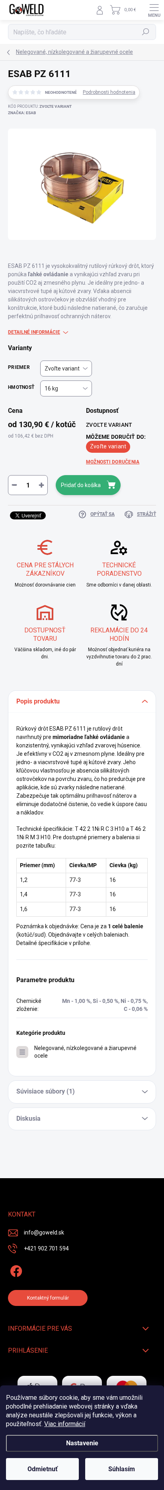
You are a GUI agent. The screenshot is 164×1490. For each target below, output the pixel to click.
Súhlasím (121, 1469)
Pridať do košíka (81, 485)
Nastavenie (82, 1443)
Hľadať (146, 32)
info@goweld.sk (44, 1232)
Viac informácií (64, 1424)
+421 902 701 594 (46, 1248)
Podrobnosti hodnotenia (109, 92)
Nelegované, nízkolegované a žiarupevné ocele (85, 1052)
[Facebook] (15, 1269)
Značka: (22, 113)
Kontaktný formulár (48, 1298)
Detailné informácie (34, 332)
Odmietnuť (42, 1469)
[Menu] (154, 10)
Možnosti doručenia (112, 462)
